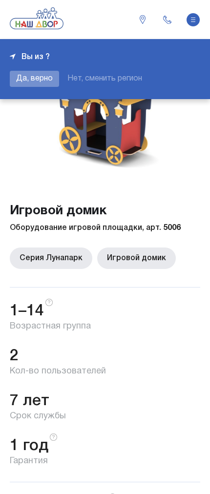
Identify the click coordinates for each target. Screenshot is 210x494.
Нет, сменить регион (104, 78)
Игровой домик (136, 258)
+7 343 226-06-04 (167, 19)
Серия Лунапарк (51, 258)
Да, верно (34, 78)
